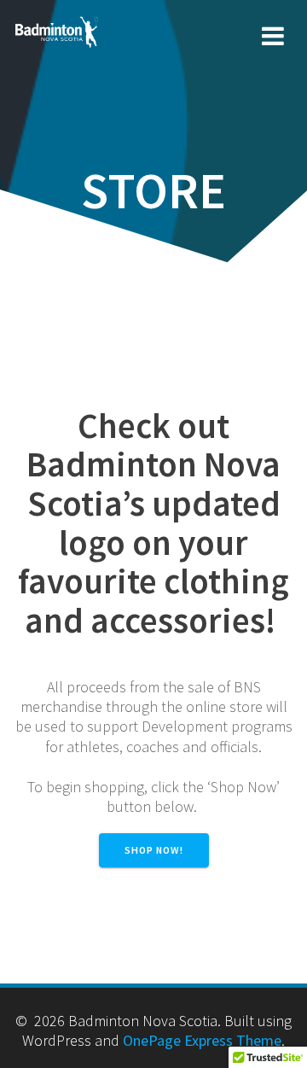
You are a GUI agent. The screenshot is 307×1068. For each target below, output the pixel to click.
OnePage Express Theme (202, 1040)
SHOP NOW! (154, 849)
